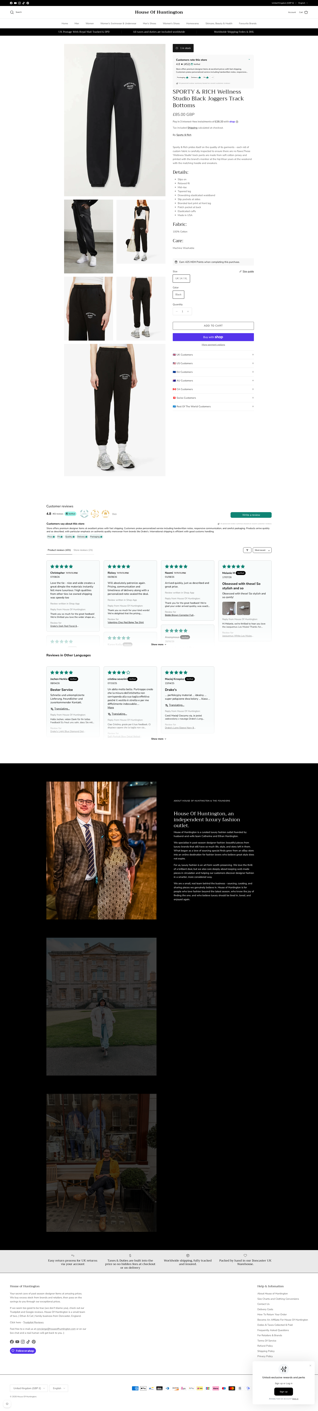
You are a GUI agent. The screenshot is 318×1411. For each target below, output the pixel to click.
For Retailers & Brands (269, 1335)
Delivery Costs (265, 1309)
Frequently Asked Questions (273, 1330)
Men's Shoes (149, 23)
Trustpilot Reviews (33, 1322)
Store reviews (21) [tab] (83, 550)
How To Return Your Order (272, 1314)
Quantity (178, 304)
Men (77, 23)
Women (90, 23)
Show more (157, 644)
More (114, 513)
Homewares (192, 23)
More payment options (213, 344)
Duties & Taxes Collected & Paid (275, 1325)
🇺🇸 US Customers (183, 363)
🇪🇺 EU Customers (183, 372)
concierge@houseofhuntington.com (56, 1329)
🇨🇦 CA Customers (183, 389)
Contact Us (263, 1304)
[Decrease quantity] (176, 311)
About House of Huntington (272, 1293)
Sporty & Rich (183, 135)
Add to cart (213, 325)
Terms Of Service (266, 1340)
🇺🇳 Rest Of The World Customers (192, 406)
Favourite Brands (248, 23)
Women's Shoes (171, 23)
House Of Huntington (26, 1396)
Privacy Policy (265, 1356)
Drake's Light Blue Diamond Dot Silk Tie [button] (67, 731)
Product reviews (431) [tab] (59, 550)
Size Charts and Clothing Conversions (278, 1299)
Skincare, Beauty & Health (219, 23)
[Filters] (247, 550)
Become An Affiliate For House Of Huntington (282, 1319)
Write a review (251, 515)
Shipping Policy (266, 1351)
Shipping (192, 127)
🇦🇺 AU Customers (183, 380)
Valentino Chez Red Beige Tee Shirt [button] (126, 622)
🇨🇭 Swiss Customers (184, 397)
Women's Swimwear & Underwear (118, 23)
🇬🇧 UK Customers (183, 354)
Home (65, 23)
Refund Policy (265, 1345)
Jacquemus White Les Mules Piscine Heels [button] (237, 635)
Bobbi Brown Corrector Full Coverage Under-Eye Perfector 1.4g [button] (180, 615)
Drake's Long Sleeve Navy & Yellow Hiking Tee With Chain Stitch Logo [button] (180, 727)
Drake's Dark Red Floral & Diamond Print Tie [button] (63, 626)
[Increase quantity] (189, 311)
